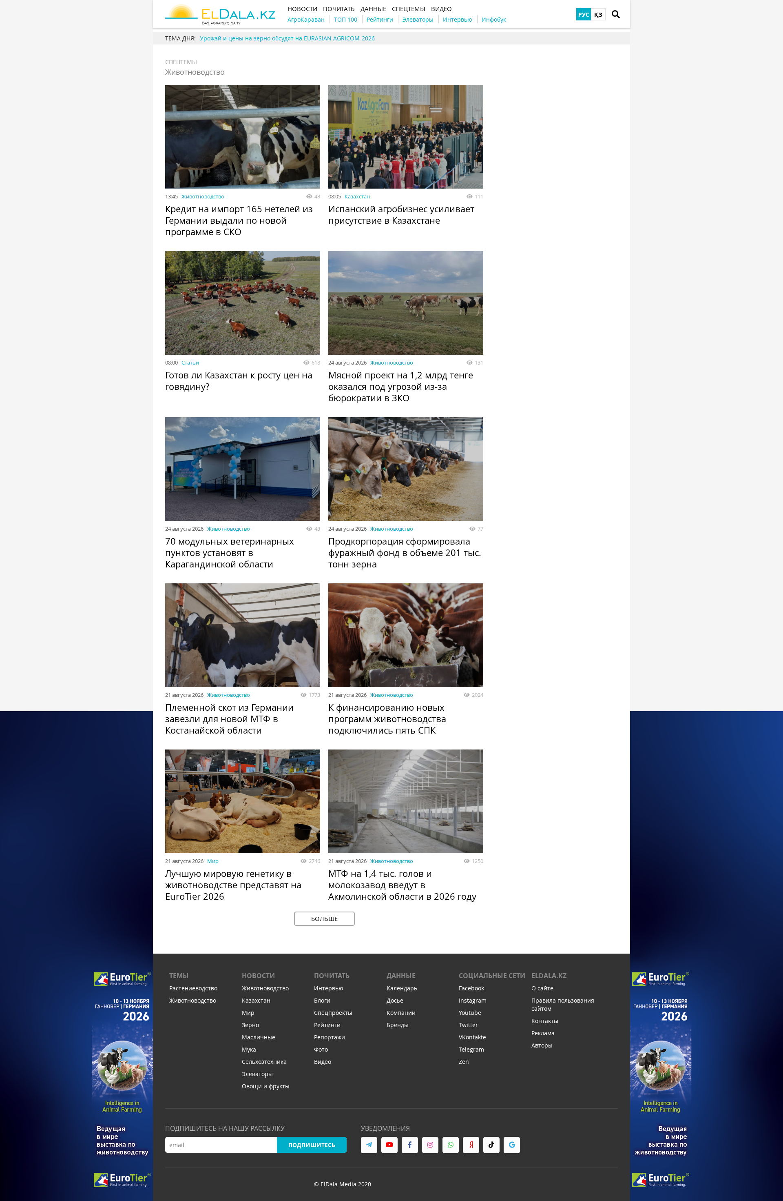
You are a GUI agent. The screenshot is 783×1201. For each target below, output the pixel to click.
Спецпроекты (333, 1012)
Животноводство (202, 196)
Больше (324, 918)
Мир (213, 861)
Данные (401, 975)
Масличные (258, 1037)
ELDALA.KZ (548, 975)
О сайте (542, 988)
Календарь (402, 988)
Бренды (398, 1025)
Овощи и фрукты (266, 1086)
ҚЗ (598, 14)
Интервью (328, 988)
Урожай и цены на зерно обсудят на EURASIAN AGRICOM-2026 (287, 38)
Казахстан (357, 196)
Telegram (471, 1049)
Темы (179, 975)
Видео (322, 1061)
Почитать (331, 975)
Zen (464, 1061)
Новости (258, 975)
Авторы (542, 1045)
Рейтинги (327, 1025)
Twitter (468, 1025)
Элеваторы (257, 1074)
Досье (395, 1000)
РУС (583, 14)
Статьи (190, 362)
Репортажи (329, 1037)
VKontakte (472, 1037)
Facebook (471, 988)
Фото (321, 1049)
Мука (249, 1049)
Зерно (250, 1025)
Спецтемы (181, 62)
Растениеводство (193, 988)
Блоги (322, 1000)
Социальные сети (492, 975)
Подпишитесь (311, 1145)
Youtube (470, 1012)
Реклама (543, 1033)
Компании (401, 1012)
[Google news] (512, 1145)
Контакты (544, 1021)
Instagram (473, 1000)
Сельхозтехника (264, 1061)
